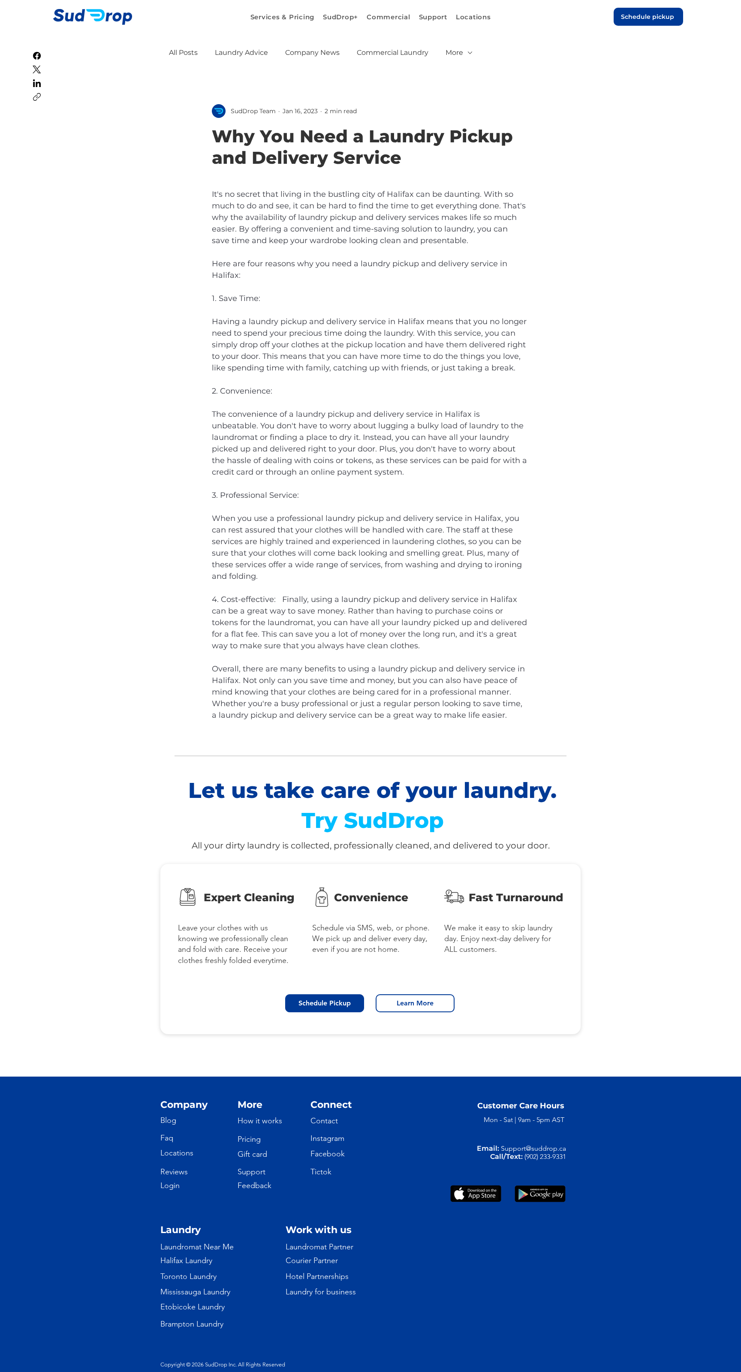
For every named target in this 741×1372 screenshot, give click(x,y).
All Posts (183, 52)
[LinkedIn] (37, 83)
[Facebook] (37, 56)
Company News (312, 52)
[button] (282, 17)
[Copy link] (37, 97)
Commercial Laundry (392, 52)
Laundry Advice (241, 52)
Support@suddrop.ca (533, 1148)
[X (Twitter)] (37, 69)
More (454, 52)
